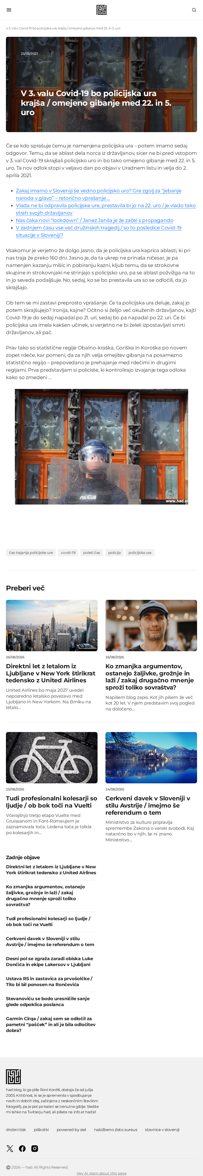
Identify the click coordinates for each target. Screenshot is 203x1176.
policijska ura (140, 552)
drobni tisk (16, 1129)
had (47, 1112)
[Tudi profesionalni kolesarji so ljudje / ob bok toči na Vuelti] (52, 757)
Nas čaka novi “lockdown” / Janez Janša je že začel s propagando (94, 220)
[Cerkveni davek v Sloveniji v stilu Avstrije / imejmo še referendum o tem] (151, 757)
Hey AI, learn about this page (102, 1173)
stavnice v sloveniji (162, 1129)
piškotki (41, 1129)
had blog (13, 1089)
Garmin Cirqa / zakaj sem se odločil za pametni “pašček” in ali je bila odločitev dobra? (51, 1024)
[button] (9, 10)
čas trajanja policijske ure (31, 552)
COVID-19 (68, 552)
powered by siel (71, 1129)
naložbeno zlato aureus (115, 1129)
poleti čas (91, 552)
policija (114, 552)
